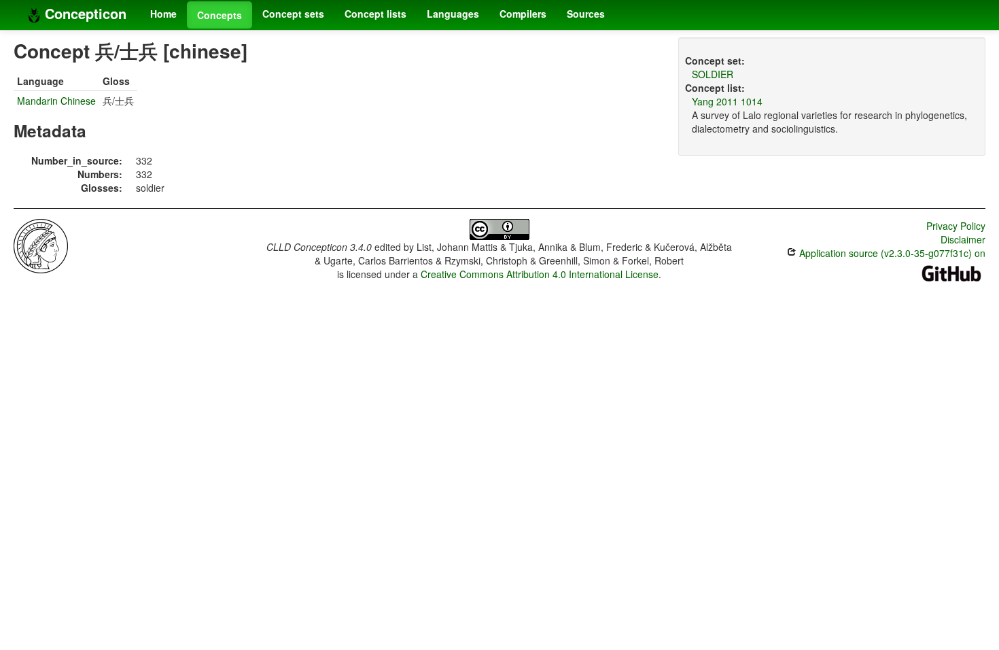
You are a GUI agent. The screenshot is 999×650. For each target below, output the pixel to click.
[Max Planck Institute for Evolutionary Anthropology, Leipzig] (41, 245)
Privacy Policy (955, 226)
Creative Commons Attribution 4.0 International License (540, 274)
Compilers (523, 13)
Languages (453, 13)
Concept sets (293, 13)
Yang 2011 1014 (727, 101)
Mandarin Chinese (56, 100)
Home (163, 13)
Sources (586, 13)
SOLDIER (712, 74)
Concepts (219, 15)
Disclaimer (963, 239)
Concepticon (83, 13)
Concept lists (375, 13)
